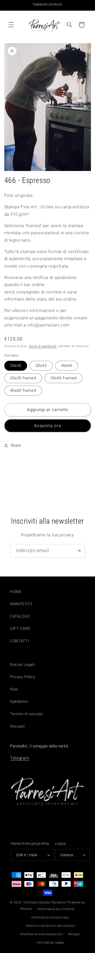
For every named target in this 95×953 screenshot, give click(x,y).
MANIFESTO (21, 604)
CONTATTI (19, 641)
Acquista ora (47, 425)
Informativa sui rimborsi (55, 909)
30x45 (41, 365)
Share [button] (16, 445)
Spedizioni (19, 701)
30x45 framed (63, 378)
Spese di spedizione (43, 346)
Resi (14, 689)
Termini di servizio (26, 714)
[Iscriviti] (78, 550)
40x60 (66, 365)
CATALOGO (20, 616)
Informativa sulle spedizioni (41, 934)
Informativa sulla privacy (50, 917)
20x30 (16, 365)
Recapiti (17, 726)
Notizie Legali (22, 664)
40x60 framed (23, 390)
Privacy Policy (22, 677)
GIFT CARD (20, 628)
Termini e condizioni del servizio (50, 926)
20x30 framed (23, 378)
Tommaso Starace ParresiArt (44, 902)
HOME (16, 591)
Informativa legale (50, 942)
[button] (11, 25)
